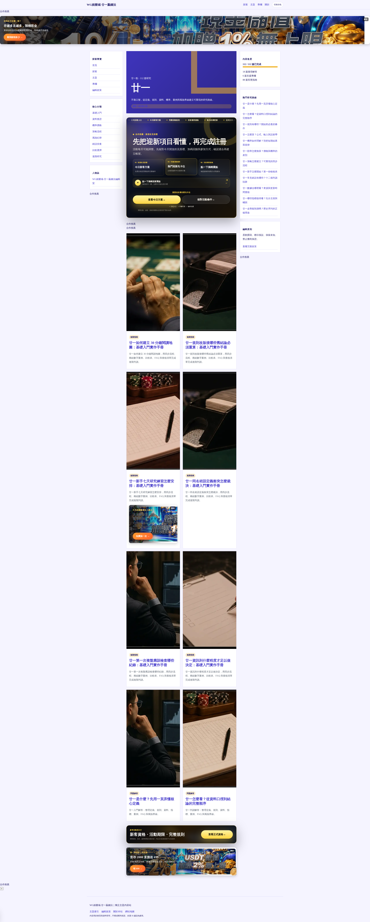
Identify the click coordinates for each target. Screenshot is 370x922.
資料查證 (97, 119)
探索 (245, 4)
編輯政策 (97, 90)
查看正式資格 (217, 834)
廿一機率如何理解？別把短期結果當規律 (260, 143)
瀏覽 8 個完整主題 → (141, 106)
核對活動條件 (206, 199)
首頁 (94, 65)
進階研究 (97, 156)
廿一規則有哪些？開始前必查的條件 (260, 126)
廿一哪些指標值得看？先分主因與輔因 (260, 200)
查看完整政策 (250, 246)
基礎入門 (97, 113)
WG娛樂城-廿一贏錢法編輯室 (106, 181)
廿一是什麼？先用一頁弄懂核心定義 (260, 105)
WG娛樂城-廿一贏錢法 (101, 4)
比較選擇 (97, 150)
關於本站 (118, 911)
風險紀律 (97, 137)
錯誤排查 (97, 144)
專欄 (260, 4)
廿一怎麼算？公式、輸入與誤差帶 (260, 134)
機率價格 (97, 125)
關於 (267, 4)
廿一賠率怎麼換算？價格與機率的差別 (260, 153)
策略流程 (97, 131)
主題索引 (94, 911)
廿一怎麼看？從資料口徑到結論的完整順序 (260, 116)
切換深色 (277, 4)
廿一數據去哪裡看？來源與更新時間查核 (260, 190)
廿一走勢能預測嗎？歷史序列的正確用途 (260, 210)
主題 (252, 4)
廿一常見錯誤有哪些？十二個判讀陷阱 (260, 180)
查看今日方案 (156, 199)
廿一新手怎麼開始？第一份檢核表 (260, 171)
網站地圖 (129, 911)
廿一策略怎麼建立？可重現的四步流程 (260, 163)
